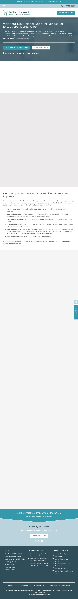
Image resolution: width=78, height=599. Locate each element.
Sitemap (42, 592)
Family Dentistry (13, 209)
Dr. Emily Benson (20, 148)
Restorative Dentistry (15, 219)
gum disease (11, 203)
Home (10, 586)
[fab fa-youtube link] (42, 541)
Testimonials (26, 586)
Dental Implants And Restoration (62, 565)
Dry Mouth (58, 557)
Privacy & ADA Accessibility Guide (48, 590)
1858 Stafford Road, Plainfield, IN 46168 (22, 53)
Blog (45, 586)
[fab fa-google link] (38, 541)
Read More (19, 189)
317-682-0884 (8, 38)
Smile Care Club (54, 586)
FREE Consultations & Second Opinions (30, 2)
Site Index (66, 586)
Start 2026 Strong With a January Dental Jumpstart (39, 564)
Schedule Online (52, 2)
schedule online (15, 244)
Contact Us (37, 586)
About (17, 586)
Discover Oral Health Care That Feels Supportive (39, 560)
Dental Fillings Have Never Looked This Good (39, 555)
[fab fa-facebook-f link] (35, 541)
